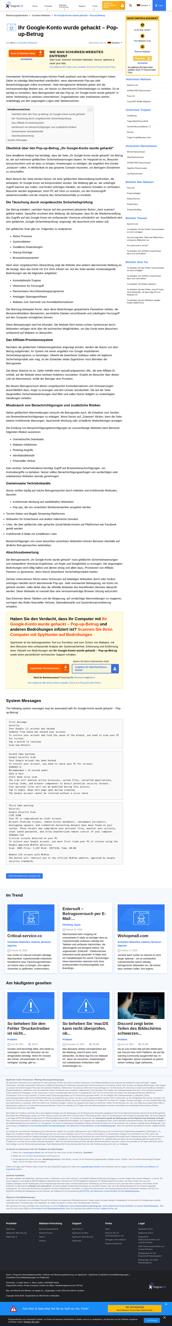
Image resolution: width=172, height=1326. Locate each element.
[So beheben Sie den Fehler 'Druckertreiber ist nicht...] (30, 1005)
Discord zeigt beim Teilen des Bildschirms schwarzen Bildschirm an (145, 238)
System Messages (17, 140)
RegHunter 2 (11, 1237)
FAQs (26, 1209)
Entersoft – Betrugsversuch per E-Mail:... (84, 914)
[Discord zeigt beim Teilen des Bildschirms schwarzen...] (141, 1005)
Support (82, 6)
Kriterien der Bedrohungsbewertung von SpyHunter (65, 1275)
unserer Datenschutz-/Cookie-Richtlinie (118, 1206)
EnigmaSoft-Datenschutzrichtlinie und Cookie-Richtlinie (149, 1239)
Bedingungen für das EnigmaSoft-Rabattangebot (149, 1254)
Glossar (42, 1241)
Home (34, 6)
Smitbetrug (132, 115)
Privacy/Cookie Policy (106, 67)
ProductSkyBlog (134, 209)
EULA (89, 67)
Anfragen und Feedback (115, 1239)
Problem (12, 1039)
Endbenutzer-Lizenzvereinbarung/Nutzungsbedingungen (80, 1206)
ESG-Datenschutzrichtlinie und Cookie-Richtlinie (151, 1247)
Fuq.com (131, 96)
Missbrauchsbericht (113, 1243)
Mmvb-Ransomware (136, 152)
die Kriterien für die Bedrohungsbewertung (48, 1209)
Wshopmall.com (133, 936)
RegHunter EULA (145, 1233)
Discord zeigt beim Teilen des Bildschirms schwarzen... (139, 1028)
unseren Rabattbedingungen (147, 1206)
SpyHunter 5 (77, 1229)
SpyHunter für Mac (80, 1233)
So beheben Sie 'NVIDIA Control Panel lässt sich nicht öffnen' (144, 252)
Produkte (48, 6)
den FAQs (31, 1108)
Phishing (67, 924)
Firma (94, 6)
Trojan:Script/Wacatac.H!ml (139, 137)
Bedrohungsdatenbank (17, 15)
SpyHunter (10, 1229)
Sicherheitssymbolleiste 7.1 (139, 126)
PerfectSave (132, 204)
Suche (130, 5)
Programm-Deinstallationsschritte (27, 1275)
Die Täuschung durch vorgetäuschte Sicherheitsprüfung (41, 118)
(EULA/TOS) (84, 1191)
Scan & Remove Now (23, 53)
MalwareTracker (46, 1233)
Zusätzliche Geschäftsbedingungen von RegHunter (27, 1277)
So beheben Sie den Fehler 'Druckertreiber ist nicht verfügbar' (145, 230)
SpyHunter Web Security (16, 1233)
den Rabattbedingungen (107, 1126)
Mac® (92, 677)
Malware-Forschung (63, 6)
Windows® (79, 677)
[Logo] (14, 5)
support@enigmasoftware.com (92, 1167)
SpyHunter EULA (145, 1229)
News (107, 1229)
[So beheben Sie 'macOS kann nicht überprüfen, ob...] (86, 1005)
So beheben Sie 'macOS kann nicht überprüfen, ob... (85, 1028)
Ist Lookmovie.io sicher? (137, 245)
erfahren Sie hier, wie (109, 1209)
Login (160, 5)
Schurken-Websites (41, 15)
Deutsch (144, 5)
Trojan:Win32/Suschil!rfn (137, 121)
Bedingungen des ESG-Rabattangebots (148, 1261)
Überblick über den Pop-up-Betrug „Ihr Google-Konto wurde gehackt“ (48, 114)
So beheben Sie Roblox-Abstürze (141, 284)
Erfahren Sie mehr (31, 1322)
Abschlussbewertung (23, 135)
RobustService (133, 199)
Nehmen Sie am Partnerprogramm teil (114, 1234)
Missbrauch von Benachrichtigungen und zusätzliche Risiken (44, 127)
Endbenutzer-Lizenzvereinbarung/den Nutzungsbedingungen (42, 1126)
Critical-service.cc (24, 936)
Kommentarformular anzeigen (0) (24, 876)
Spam (77, 924)
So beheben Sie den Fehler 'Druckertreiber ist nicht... (28, 1028)
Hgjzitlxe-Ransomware (137, 168)
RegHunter (76, 1241)
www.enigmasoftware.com (34, 1153)
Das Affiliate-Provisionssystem (28, 122)
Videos (42, 1237)
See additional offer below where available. (67, 67)
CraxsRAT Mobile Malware (139, 101)
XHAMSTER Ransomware (139, 90)
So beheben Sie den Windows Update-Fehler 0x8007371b (144, 301)
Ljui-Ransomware (134, 173)
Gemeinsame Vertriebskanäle (27, 131)
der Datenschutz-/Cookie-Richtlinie (80, 1126)
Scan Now (140, 58)
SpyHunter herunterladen (44, 668)
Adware (35, 942)
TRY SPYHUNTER (135, 1308)
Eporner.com (132, 85)
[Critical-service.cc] (30, 917)
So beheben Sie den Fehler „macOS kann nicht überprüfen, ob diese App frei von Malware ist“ (145, 292)
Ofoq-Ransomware (135, 157)
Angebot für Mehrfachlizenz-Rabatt (110, 5)
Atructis (130, 132)
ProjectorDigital (133, 193)
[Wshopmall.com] (141, 917)
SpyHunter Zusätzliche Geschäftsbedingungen (109, 1275)
